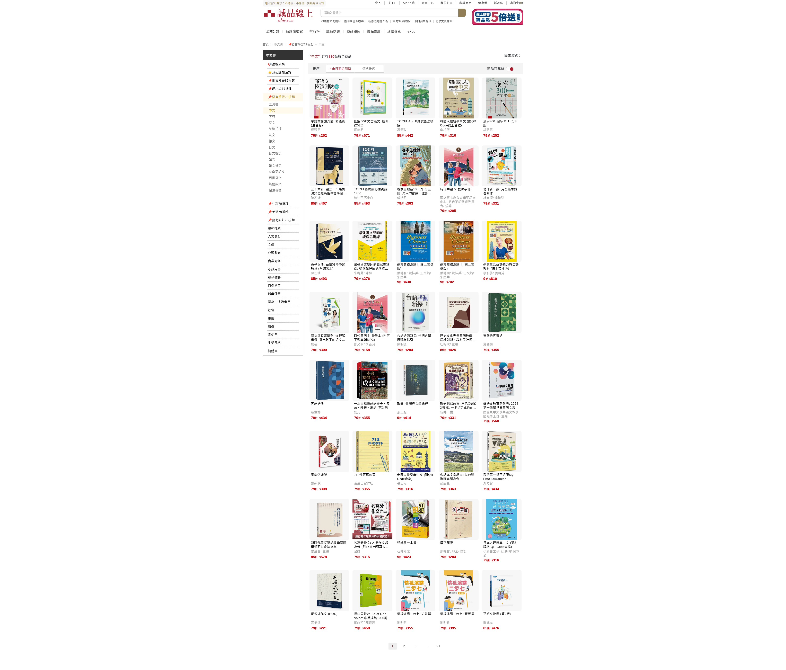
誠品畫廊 (374, 31)
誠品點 (498, 3)
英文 (272, 122)
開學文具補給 (444, 21)
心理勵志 (274, 252)
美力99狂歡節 (401, 21)
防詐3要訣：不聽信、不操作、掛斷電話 (296, 3)
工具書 (273, 104)
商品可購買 (495, 68)
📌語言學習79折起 (301, 44)
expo (411, 31)
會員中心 (428, 3)
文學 (271, 244)
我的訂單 (446, 3)
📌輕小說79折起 (280, 88)
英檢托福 (275, 129)
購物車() (516, 3)
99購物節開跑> (330, 21)
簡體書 (273, 351)
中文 (322, 44)
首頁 (266, 44)
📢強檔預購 (276, 64)
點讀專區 (275, 190)
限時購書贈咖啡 (354, 21)
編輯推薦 (274, 228)
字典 (272, 116)
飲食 (271, 310)
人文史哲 (274, 236)
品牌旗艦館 (294, 31)
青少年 (273, 334)
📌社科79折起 (278, 203)
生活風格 (274, 343)
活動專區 (394, 31)
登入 (378, 3)
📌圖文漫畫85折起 (281, 80)
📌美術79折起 (278, 212)
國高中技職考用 (279, 302)
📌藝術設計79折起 (281, 220)
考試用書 (274, 269)
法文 (272, 135)
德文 (272, 141)
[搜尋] (462, 13)
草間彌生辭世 (422, 21)
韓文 (272, 159)
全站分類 (272, 31)
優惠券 (482, 3)
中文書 (278, 44)
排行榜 (314, 31)
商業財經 (274, 261)
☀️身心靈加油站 (279, 72)
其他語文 (275, 184)
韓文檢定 (275, 165)
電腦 (271, 318)
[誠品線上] (288, 15)
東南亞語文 (277, 171)
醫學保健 (274, 293)
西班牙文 (275, 178)
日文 (272, 147)
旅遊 (271, 326)
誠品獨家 (353, 31)
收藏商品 (465, 3)
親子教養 (274, 277)
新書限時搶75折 (378, 21)
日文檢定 (275, 153)
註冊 (392, 3)
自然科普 (274, 285)
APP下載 (409, 3)
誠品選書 (333, 31)
